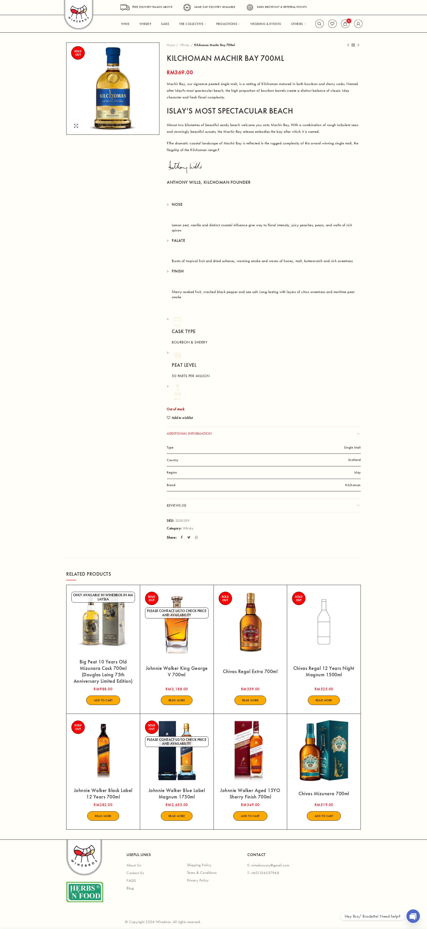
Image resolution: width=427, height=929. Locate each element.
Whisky (185, 45)
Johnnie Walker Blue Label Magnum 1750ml (177, 793)
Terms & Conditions (202, 872)
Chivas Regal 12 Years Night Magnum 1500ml (323, 671)
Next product (358, 45)
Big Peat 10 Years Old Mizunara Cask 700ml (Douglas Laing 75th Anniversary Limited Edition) (103, 671)
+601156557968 (265, 872)
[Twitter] (189, 537)
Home (171, 45)
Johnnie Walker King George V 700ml (177, 671)
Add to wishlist (182, 417)
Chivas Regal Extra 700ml (250, 671)
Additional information (189, 433)
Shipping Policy (199, 864)
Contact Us (135, 872)
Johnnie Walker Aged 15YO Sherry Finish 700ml (250, 793)
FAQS (131, 880)
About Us (134, 865)
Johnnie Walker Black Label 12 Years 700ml (103, 793)
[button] (103, 700)
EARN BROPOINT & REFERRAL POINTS (282, 7)
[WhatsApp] (197, 537)
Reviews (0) (177, 505)
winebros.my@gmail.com (270, 865)
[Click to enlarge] (76, 126)
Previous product (348, 45)
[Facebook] (182, 537)
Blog (130, 888)
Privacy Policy (198, 880)
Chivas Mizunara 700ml (324, 793)
